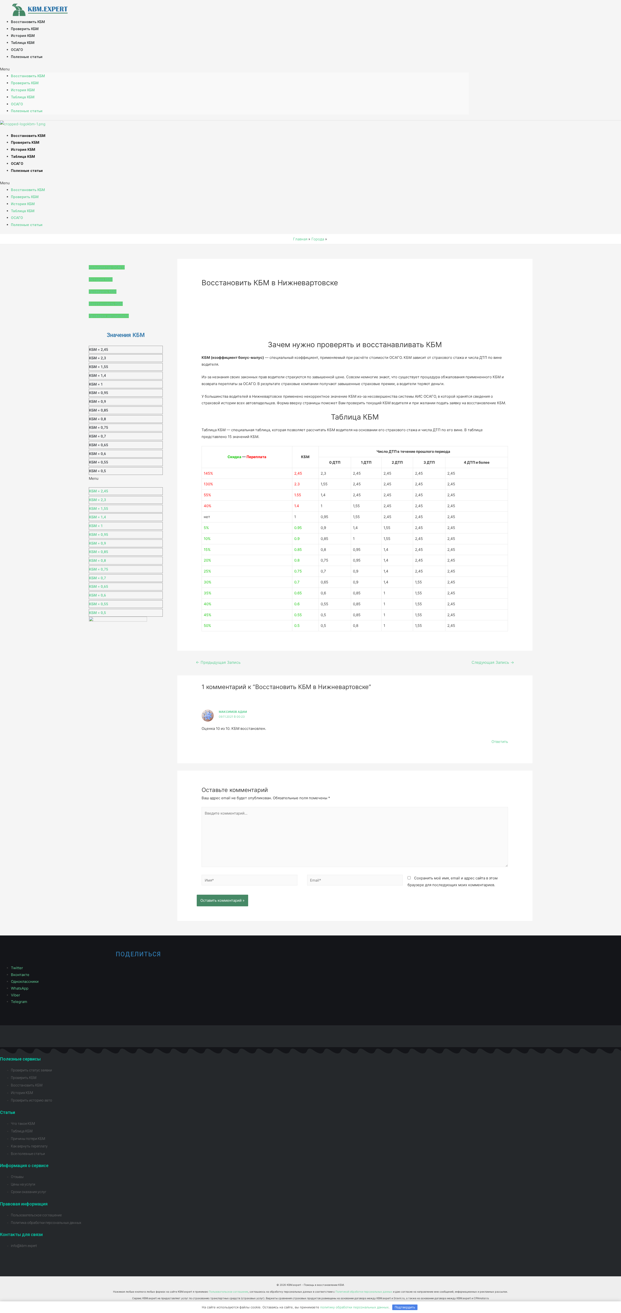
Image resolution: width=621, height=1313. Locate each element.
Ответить (499, 741)
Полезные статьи (26, 57)
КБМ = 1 (96, 384)
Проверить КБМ (25, 29)
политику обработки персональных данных (354, 1307)
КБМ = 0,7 (97, 436)
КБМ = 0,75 (98, 427)
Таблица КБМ (22, 43)
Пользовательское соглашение (228, 1291)
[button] (234, 69)
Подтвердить (405, 1307)
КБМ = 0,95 (98, 393)
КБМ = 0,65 (98, 445)
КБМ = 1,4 (97, 375)
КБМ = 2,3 (97, 358)
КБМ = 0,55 (98, 462)
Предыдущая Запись (218, 662)
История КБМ (23, 36)
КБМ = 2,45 (98, 349)
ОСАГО (17, 50)
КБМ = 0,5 (97, 471)
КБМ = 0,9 (97, 401)
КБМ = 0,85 (98, 410)
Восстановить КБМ (28, 22)
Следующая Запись (493, 662)
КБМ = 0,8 (97, 419)
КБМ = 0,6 (97, 454)
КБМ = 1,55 (98, 367)
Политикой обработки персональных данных (363, 1291)
